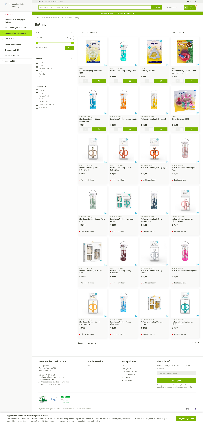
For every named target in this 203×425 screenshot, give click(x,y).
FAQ (89, 366)
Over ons (125, 366)
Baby (62, 18)
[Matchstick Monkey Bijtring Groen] (123, 51)
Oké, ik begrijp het (186, 419)
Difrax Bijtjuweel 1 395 (180, 119)
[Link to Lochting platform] (195, 409)
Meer (61, 1)
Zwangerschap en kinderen (50, 18)
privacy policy (188, 387)
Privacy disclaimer (68, 409)
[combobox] (94, 7)
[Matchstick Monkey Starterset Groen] (123, 200)
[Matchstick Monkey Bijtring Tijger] (154, 148)
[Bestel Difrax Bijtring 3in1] (160, 81)
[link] (190, 343)
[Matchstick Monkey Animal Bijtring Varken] (185, 200)
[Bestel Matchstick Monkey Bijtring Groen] (130, 81)
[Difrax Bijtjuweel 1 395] (185, 100)
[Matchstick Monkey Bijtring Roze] (185, 251)
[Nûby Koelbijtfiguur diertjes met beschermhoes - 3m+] (185, 51)
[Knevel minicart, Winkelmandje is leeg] (186, 7)
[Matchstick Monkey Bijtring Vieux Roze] (185, 148)
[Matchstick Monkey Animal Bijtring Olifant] (185, 303)
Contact (41, 1)
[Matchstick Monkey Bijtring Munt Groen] (92, 200)
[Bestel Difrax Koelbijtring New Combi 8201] (99, 81)
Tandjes (69, 18)
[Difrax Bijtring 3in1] (154, 51)
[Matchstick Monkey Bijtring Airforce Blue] (154, 200)
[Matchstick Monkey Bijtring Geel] (154, 100)
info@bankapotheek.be (57, 377)
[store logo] (15, 5)
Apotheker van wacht (130, 374)
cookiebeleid (95, 421)
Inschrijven (176, 381)
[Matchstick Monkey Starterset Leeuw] (154, 303)
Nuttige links (127, 369)
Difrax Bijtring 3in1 (148, 71)
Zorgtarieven (127, 380)
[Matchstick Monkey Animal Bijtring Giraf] (92, 148)
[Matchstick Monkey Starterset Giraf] (92, 251)
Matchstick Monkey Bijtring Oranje (123, 119)
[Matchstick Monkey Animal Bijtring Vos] (123, 148)
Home (37, 18)
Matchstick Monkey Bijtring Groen (123, 71)
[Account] (181, 7)
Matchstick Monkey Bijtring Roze (184, 271)
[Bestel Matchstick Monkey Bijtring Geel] (160, 129)
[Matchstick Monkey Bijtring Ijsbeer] (154, 251)
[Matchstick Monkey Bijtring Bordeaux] (123, 251)
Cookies (78, 409)
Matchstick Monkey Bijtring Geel (153, 119)
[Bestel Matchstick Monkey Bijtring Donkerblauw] (99, 129)
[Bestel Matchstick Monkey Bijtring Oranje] (130, 129)
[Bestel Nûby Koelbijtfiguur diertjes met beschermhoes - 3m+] (191, 81)
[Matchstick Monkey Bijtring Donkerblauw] (92, 100)
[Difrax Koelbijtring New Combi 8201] (92, 51)
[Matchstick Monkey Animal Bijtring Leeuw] (92, 303)
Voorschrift (126, 377)
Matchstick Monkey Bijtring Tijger (154, 168)
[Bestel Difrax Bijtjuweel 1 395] (191, 129)
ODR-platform (87, 409)
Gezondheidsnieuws (51, 1)
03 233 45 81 (50, 375)
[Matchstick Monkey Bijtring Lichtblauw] (123, 303)
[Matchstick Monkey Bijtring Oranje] (123, 100)
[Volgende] (198, 343)
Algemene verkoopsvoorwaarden (49, 409)
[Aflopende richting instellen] (198, 32)
